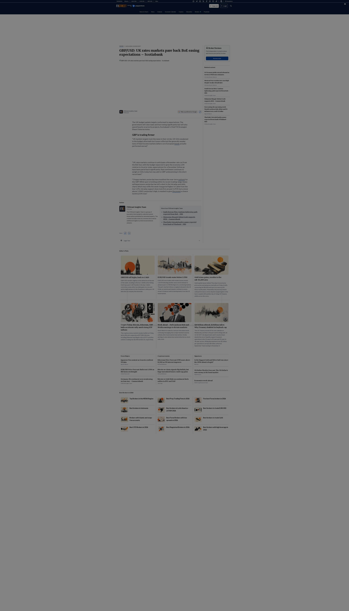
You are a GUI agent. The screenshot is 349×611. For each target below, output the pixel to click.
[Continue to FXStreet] (345, 4)
